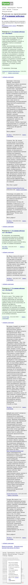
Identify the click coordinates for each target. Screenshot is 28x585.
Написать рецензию (7, 546)
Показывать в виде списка (9, 25)
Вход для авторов (7, 11)
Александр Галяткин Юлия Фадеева (11, 71)
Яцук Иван (4, 246)
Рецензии (19, 7)
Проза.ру (10, 555)
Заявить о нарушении (13, 73)
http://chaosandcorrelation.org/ (15, 451)
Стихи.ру (5, 555)
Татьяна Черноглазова (12, 493)
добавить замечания (8, 77)
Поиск (4, 9)
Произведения (12, 7)
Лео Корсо (9, 33)
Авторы (4, 7)
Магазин (9, 9)
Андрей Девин (5, 316)
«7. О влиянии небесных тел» (13, 17)
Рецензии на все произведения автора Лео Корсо (12, 547)
